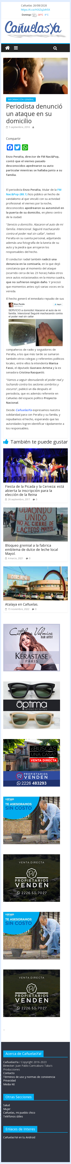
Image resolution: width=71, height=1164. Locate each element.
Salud (6, 1105)
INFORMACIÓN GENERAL (21, 99)
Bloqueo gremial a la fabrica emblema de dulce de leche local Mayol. (31, 549)
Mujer (6, 1109)
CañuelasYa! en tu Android (19, 1137)
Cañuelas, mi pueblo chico (19, 1112)
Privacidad (9, 1080)
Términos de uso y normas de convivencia (29, 1077)
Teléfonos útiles (13, 1116)
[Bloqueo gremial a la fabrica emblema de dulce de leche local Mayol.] (35, 510)
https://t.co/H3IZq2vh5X (35, 9)
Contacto (9, 1073)
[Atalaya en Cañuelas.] (35, 569)
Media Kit (9, 1084)
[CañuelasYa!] (35, 23)
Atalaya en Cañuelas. (21, 604)
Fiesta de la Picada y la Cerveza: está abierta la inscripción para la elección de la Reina (34, 490)
